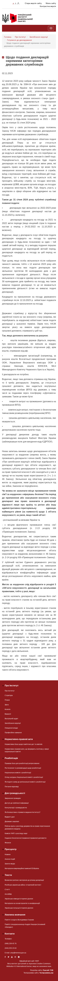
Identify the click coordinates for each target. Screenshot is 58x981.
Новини (8, 854)
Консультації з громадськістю (16, 808)
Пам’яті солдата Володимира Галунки (19, 920)
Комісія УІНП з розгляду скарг (16, 833)
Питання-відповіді (12, 787)
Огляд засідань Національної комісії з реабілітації (24, 777)
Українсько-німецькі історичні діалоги (19, 899)
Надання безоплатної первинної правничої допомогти (25, 838)
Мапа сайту (51, 3)
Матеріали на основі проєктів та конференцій (22, 903)
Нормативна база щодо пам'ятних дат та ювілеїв (23, 744)
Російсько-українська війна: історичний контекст (23, 885)
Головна (7, 37)
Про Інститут (20, 37)
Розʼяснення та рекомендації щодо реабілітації (23, 768)
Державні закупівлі (12, 821)
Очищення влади (11, 728)
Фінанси (8, 843)
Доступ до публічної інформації (17, 803)
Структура (9, 695)
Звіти (7, 705)
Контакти (10, 934)
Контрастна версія (48, 6)
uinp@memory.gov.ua (18, 953)
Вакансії (8, 714)
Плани (7, 700)
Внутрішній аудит (11, 719)
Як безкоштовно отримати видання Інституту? (22, 812)
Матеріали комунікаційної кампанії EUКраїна (22, 868)
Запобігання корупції (38, 37)
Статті (7, 889)
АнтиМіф (8, 894)
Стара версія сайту (33, 3)
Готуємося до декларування (19, 40)
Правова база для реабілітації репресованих (22, 763)
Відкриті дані (10, 817)
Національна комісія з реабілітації (18, 773)
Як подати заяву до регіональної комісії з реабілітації (25, 782)
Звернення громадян (13, 798)
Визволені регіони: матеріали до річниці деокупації (24, 880)
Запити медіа (10, 864)
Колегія (7, 709)
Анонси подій (10, 859)
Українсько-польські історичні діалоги (19, 908)
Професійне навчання (13, 733)
